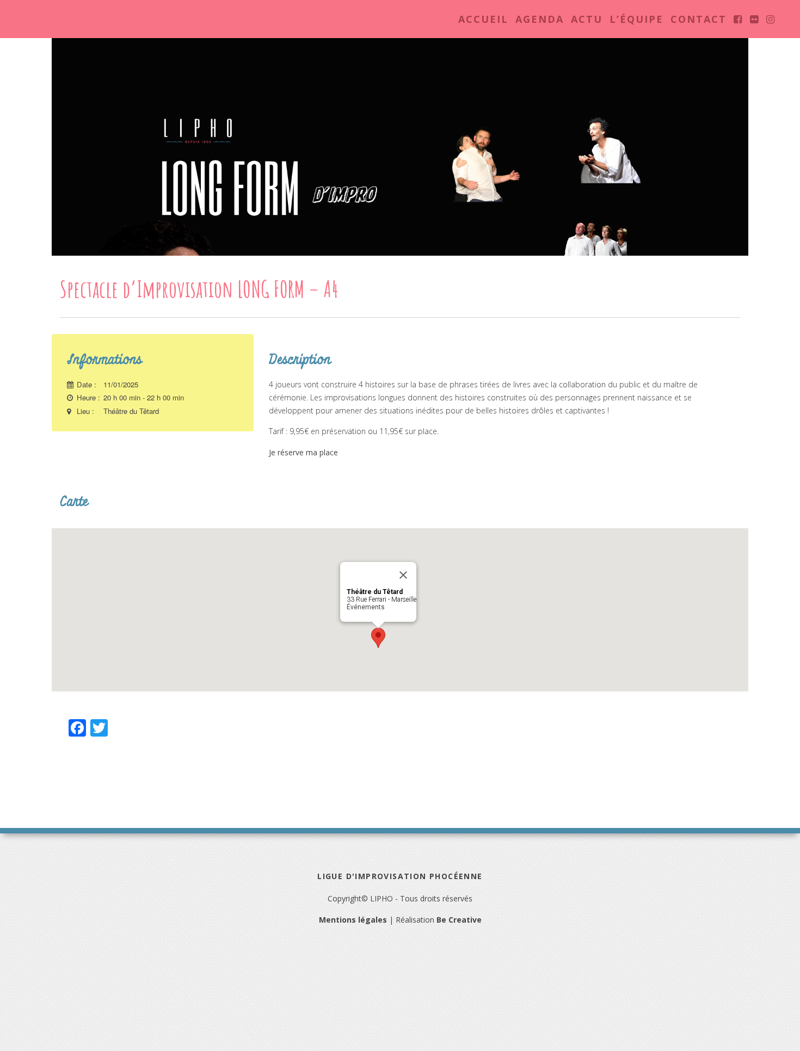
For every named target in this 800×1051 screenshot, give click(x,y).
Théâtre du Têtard (131, 411)
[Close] (403, 575)
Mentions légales (353, 919)
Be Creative (459, 919)
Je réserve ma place (303, 452)
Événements (366, 607)
